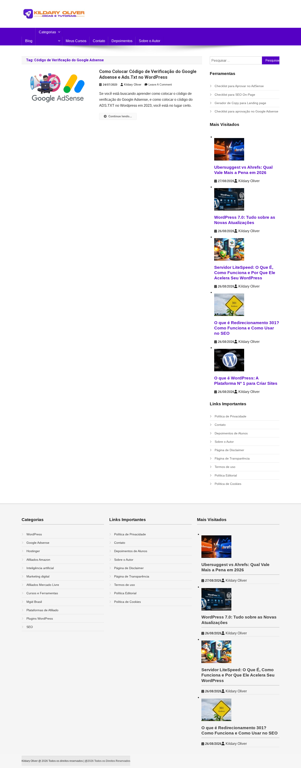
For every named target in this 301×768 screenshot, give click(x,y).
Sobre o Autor (149, 41)
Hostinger (33, 551)
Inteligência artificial (40, 568)
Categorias (47, 32)
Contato (99, 41)
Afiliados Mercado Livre (42, 585)
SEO (29, 627)
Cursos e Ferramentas (42, 593)
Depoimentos (121, 41)
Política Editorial (226, 475)
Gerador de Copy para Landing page (240, 103)
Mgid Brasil (34, 602)
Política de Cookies (228, 484)
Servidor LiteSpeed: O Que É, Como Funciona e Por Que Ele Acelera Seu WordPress (244, 272)
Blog (28, 41)
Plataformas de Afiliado (42, 610)
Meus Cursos (76, 41)
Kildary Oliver (132, 84)
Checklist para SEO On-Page (235, 94)
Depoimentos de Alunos (231, 433)
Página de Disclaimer (229, 450)
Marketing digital (37, 576)
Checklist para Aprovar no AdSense (239, 86)
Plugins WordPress (39, 618)
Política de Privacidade (230, 416)
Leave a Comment (160, 84)
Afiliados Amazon (38, 559)
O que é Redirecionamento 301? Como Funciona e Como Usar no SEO (246, 328)
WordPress (34, 534)
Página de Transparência (232, 458)
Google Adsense (37, 542)
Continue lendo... (120, 116)
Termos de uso (225, 467)
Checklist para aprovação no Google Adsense (246, 111)
